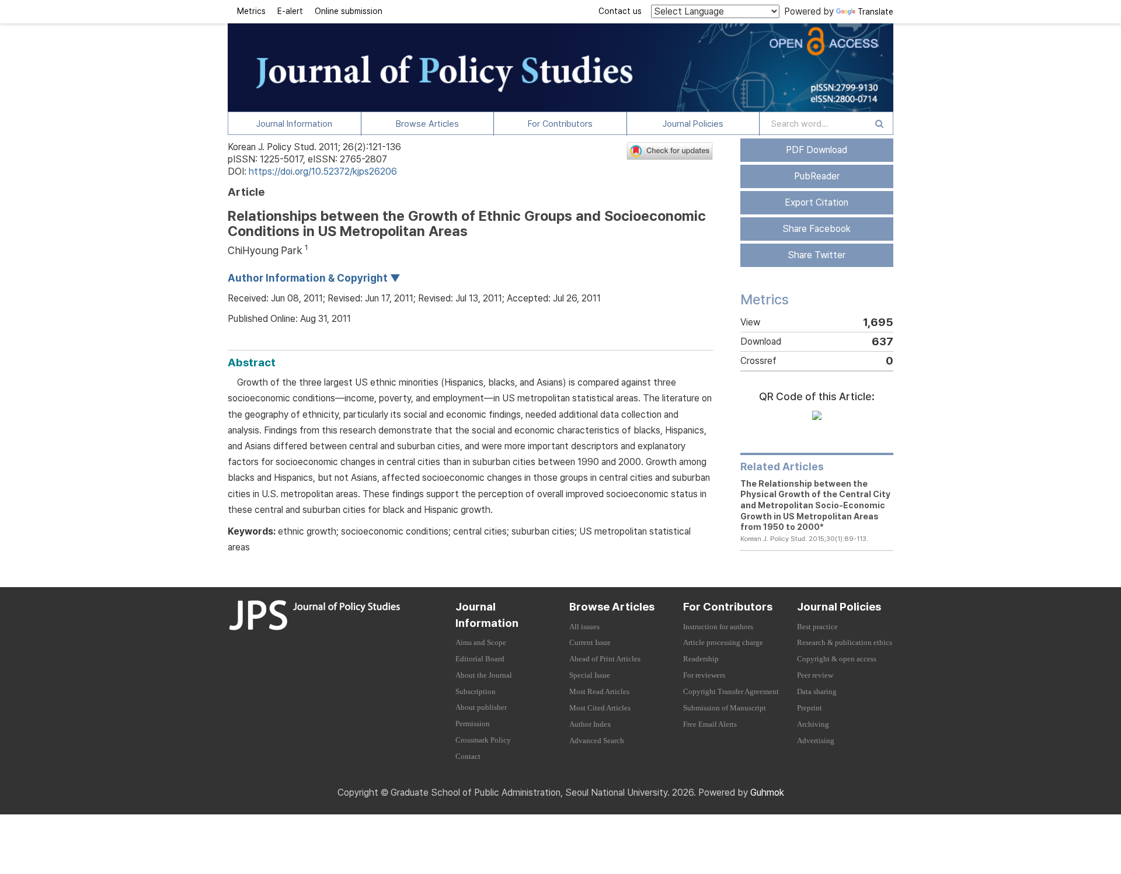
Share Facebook (816, 228)
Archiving (813, 724)
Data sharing (817, 692)
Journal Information (294, 124)
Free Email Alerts (710, 724)
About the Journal (483, 675)
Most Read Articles (599, 692)
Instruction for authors (718, 627)
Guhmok (767, 792)
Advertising (815, 741)
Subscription (475, 692)
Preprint (809, 708)
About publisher (481, 707)
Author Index (590, 724)
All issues (584, 627)
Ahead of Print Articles (604, 659)
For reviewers (704, 675)
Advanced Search (596, 741)
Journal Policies (693, 124)
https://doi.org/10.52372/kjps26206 (323, 171)
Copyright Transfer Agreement (731, 692)
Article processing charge (723, 643)
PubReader (817, 176)
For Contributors (560, 124)
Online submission (348, 11)
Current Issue (590, 643)
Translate (875, 11)
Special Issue (589, 675)
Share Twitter (816, 255)
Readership (701, 659)
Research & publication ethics (844, 643)
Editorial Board (479, 659)
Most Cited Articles (600, 708)
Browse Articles (427, 124)
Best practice (817, 627)
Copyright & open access (836, 659)
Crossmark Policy (483, 740)
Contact (468, 756)
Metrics (251, 11)
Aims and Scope (480, 643)
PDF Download (816, 149)
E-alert (290, 11)
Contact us (620, 11)
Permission (472, 724)
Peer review (815, 675)
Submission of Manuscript (724, 708)
